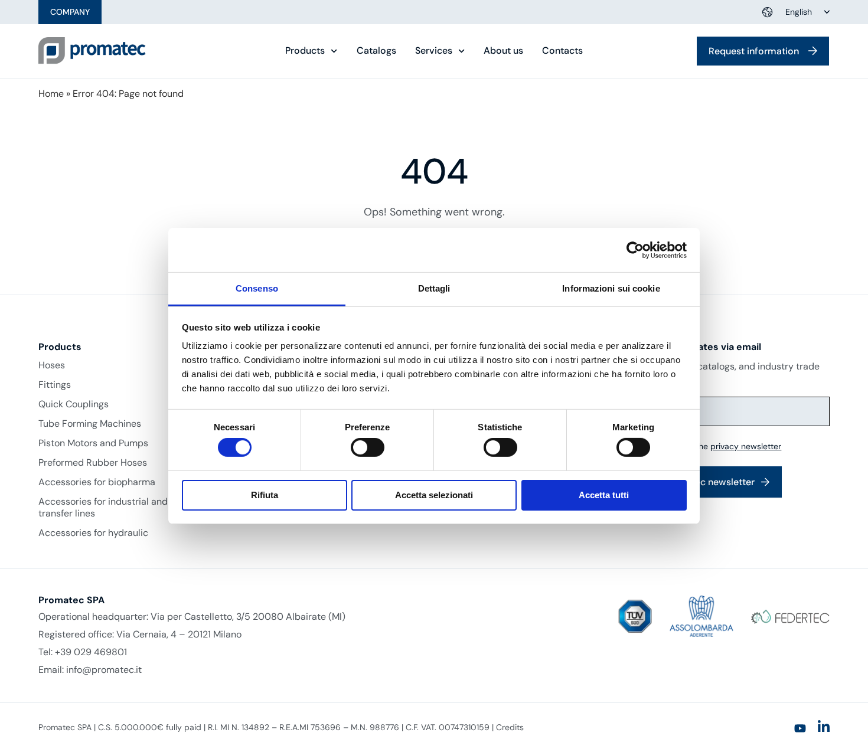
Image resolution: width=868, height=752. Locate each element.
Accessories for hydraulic (93, 533)
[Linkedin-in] (824, 727)
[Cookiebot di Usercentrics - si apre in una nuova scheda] (635, 250)
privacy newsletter (745, 446)
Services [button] (433, 51)
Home (51, 93)
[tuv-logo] (635, 616)
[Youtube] (800, 728)
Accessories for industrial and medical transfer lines (121, 507)
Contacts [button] (562, 51)
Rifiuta (264, 495)
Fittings (54, 385)
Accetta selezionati (434, 495)
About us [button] (503, 51)
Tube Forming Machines (89, 424)
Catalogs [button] (376, 51)
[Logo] (92, 50)
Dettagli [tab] (434, 288)
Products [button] (305, 51)
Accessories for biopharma (96, 482)
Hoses (51, 365)
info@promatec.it (104, 669)
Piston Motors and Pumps (93, 443)
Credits (510, 727)
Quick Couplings (73, 404)
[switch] (367, 447)
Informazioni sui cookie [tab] (611, 288)
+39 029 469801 (91, 652)
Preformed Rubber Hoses (92, 463)
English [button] (798, 11)
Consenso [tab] (257, 288)
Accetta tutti (604, 495)
